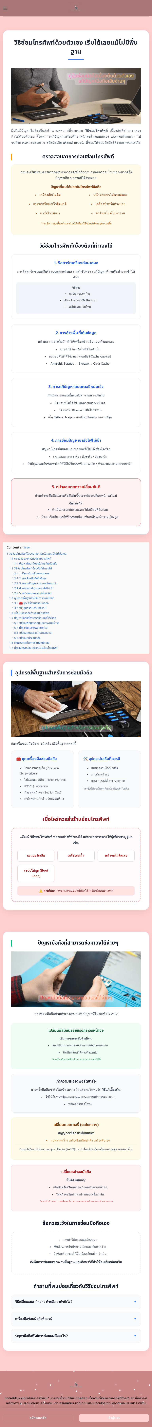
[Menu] (5, 8)
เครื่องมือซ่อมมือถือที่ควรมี (76, 1318)
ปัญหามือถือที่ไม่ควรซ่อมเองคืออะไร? (76, 1335)
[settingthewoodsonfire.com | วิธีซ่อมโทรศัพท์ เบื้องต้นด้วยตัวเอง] (76, 8)
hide (27, 548)
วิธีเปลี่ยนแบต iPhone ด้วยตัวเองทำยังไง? (76, 1301)
